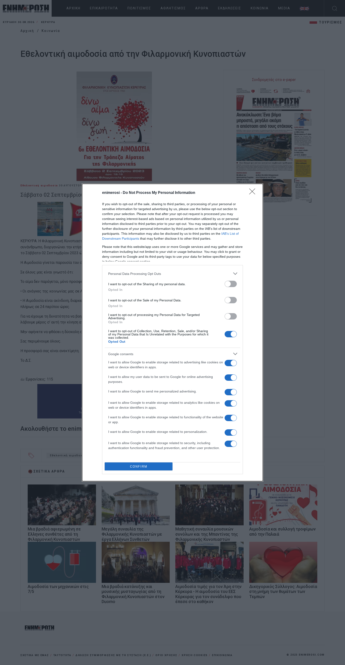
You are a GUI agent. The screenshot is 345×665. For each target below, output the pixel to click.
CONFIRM (138, 466)
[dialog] (172, 332)
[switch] (231, 284)
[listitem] (172, 273)
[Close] (253, 192)
